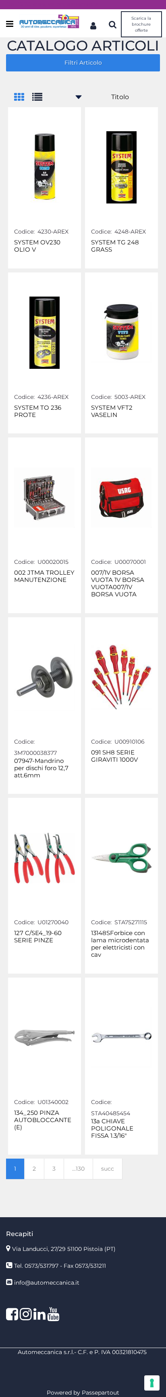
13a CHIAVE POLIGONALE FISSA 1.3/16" (112, 1128)
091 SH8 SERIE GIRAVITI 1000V (114, 756)
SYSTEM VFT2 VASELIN (112, 411)
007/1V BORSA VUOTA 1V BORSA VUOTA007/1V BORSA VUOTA (117, 583)
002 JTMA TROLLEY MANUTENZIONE (44, 576)
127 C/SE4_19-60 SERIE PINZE (38, 936)
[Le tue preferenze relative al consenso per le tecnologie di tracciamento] (152, 1383)
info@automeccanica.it (46, 1282)
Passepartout (100, 1392)
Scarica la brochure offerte (141, 24)
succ (107, 1168)
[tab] (23, 97)
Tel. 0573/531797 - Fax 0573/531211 (60, 1265)
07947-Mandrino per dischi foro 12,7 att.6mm (41, 768)
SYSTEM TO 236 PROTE (37, 411)
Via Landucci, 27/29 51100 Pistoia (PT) (64, 1249)
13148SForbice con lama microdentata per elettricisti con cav (120, 943)
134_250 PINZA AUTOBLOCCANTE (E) (42, 1120)
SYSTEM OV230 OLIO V (37, 246)
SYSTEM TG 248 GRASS (115, 246)
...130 (78, 1168)
